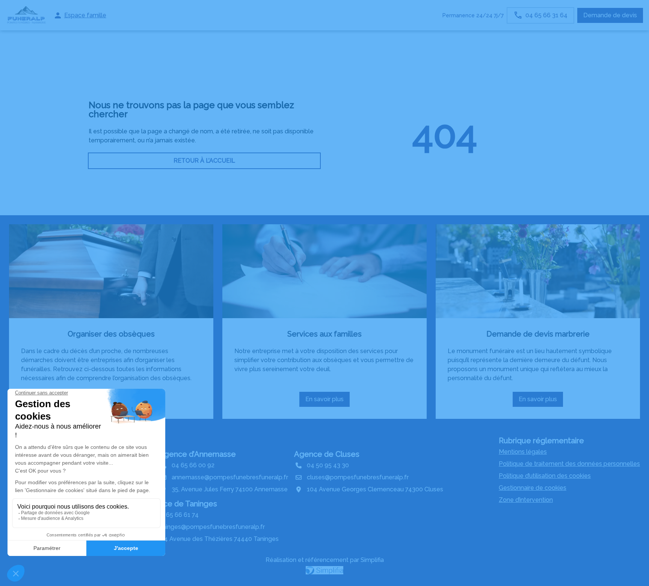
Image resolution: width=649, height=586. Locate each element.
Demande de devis (610, 15)
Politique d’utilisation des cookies (545, 475)
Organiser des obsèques (111, 334)
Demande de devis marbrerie (538, 334)
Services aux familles (324, 334)
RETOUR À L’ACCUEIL (204, 160)
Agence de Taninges (180, 503)
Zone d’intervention (526, 499)
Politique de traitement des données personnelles (569, 463)
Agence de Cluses (326, 454)
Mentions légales (523, 451)
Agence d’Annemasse (197, 454)
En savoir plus (327, 401)
